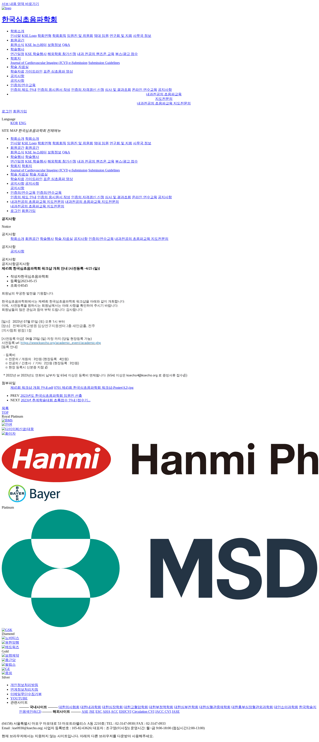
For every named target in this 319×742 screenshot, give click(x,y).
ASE (85, 711)
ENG (22, 123)
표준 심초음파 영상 (58, 71)
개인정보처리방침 (24, 685)
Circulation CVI (143, 711)
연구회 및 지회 (121, 35)
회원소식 (17, 45)
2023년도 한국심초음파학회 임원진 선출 (51, 395)
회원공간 (17, 40)
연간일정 (17, 54)
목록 (5, 408)
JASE (176, 711)
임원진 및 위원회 (80, 35)
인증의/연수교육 (23, 85)
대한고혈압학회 (136, 707)
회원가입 (20, 111)
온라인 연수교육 (144, 89)
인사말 (15, 35)
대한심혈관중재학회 (214, 707)
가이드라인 (34, 71)
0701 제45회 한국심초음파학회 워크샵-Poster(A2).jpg (93, 387)
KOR (14, 123)
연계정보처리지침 (24, 689)
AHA (106, 711)
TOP (5, 412)
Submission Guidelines (104, 63)
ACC (114, 711)
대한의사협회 (69, 707)
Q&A (66, 45)
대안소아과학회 (286, 707)
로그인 (7, 111)
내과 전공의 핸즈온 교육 (95, 54)
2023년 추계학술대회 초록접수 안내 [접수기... (55, 400)
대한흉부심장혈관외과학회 (252, 707)
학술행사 (17, 49)
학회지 (15, 58)
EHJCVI (125, 711)
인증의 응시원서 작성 (53, 89)
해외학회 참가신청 (62, 54)
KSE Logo (29, 35)
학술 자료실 (19, 67)
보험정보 (54, 45)
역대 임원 (101, 35)
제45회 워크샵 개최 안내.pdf (31, 387)
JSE (92, 711)
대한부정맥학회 (161, 707)
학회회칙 (59, 35)
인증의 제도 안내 (23, 89)
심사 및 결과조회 (118, 89)
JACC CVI (163, 711)
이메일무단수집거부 (26, 694)
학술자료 (17, 71)
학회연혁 (44, 35)
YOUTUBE (19, 698)
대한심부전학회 (186, 707)
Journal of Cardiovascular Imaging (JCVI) (39, 63)
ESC (98, 711)
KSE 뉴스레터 (36, 45)
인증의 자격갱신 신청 (87, 89)
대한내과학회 (90, 707)
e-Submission (78, 63)
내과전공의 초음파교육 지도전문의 (164, 103)
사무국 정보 (142, 35)
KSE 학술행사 (36, 54)
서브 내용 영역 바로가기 (20, 4)
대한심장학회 (112, 707)
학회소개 (17, 31)
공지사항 (17, 76)
